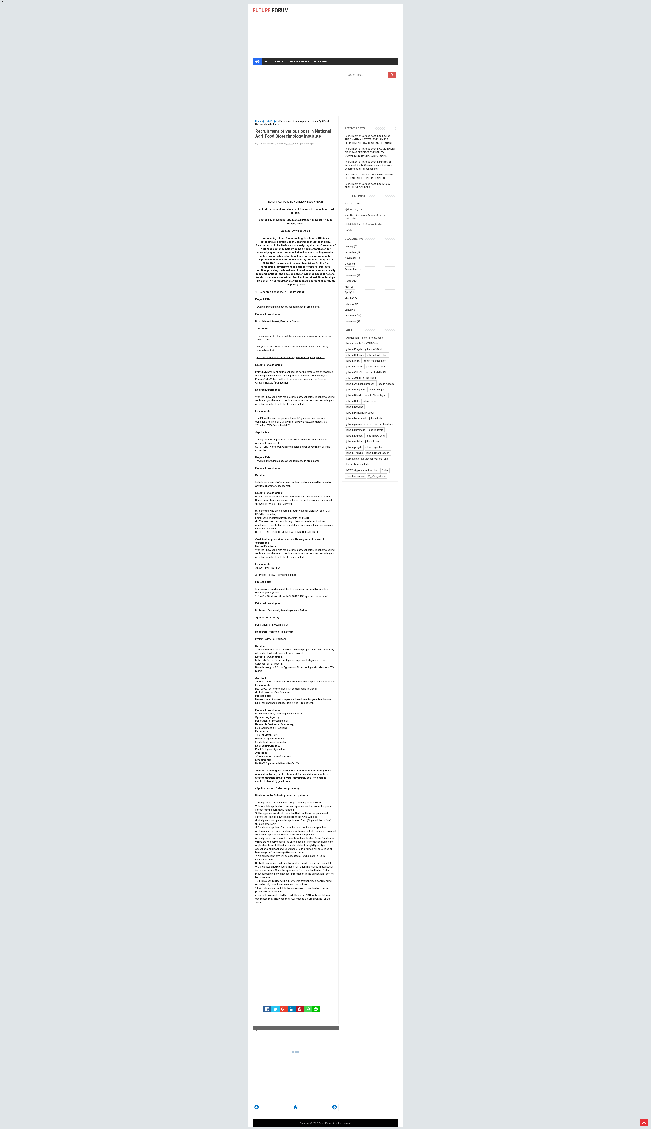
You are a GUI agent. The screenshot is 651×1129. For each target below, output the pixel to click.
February (349, 304)
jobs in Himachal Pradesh (360, 412)
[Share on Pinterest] (300, 1009)
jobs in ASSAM (373, 349)
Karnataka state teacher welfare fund (367, 458)
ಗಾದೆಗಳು (349, 230)
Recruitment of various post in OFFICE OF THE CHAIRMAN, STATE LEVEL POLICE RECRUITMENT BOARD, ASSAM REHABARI (368, 139)
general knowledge (372, 337)
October (349, 263)
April (347, 292)
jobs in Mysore (354, 366)
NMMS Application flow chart (362, 470)
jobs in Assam (386, 383)
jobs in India (353, 360)
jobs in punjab (354, 447)
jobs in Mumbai (354, 435)
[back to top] (644, 1122)
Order (385, 470)
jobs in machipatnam (374, 360)
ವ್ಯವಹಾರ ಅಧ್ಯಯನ (354, 209)
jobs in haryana (354, 406)
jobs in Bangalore (356, 389)
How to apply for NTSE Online (362, 343)
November (350, 257)
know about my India (357, 464)
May (347, 286)
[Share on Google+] (284, 1009)
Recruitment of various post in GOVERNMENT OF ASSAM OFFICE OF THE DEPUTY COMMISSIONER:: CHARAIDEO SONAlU (370, 152)
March (348, 298)
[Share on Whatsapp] (308, 1009)
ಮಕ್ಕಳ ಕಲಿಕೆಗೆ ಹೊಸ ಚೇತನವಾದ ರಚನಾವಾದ (366, 224)
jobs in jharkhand (384, 424)
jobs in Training (354, 453)
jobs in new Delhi (376, 435)
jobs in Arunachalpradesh (360, 383)
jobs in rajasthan (374, 447)
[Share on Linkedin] (292, 1009)
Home (258, 121)
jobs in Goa (369, 401)
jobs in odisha (354, 441)
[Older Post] (334, 1108)
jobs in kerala (376, 429)
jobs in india (375, 418)
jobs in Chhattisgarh (376, 395)
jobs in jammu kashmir (358, 424)
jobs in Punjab (270, 121)
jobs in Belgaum (355, 355)
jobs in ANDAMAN (376, 372)
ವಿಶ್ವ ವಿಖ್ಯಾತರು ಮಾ (377, 476)
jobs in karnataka (355, 429)
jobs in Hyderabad (377, 355)
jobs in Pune (372, 441)
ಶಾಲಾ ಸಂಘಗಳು (352, 203)
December (350, 252)
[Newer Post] (256, 1108)
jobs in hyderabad (356, 418)
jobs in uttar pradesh (377, 453)
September (351, 269)
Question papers (355, 476)
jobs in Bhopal (376, 389)
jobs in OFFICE (354, 372)
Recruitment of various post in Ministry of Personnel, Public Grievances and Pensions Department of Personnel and (368, 165)
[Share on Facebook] (267, 1009)
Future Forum (325, 1123)
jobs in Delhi (353, 401)
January (349, 246)
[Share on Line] (316, 1009)
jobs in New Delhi (375, 366)
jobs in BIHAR (353, 395)
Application (352, 337)
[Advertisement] (357, 30)
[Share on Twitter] (275, 1009)
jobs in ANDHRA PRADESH (361, 378)
